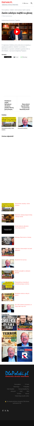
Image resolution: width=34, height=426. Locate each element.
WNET (21, 391)
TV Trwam (27, 384)
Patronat (27, 393)
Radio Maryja (16, 386)
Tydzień (12, 10)
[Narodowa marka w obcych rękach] (9, 338)
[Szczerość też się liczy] (24, 338)
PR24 (28, 391)
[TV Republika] (24, 354)
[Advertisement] (17, 77)
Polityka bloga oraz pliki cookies (22, 396)
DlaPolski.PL (7, 2)
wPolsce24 (13, 391)
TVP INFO (19, 393)
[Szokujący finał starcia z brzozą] (9, 323)
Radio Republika (10, 389)
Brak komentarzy (7, 16)
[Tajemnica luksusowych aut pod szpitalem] (24, 323)
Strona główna (5, 10)
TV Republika (26, 386)
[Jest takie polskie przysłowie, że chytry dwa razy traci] (9, 354)
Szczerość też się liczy (22, 128)
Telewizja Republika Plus (23, 389)
